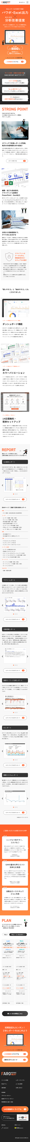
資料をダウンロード (10, 1060)
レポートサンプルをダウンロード (13, 499)
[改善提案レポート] (9, 976)
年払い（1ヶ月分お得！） (18, 934)
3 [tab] (16, 665)
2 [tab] (15, 665)
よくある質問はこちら (15, 1014)
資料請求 (4, 1087)
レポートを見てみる (12, 161)
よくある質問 (19, 1084)
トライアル (11, 1054)
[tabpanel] (15, 484)
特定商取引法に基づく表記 (7, 1102)
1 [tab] (13, 665)
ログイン (23, 2)
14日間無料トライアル (12, 1109)
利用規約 (3, 1092)
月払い (6, 934)
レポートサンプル (20, 1080)
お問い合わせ (19, 1087)
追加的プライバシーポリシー (8, 1098)
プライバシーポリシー (6, 1095)
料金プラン (4, 1084)
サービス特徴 (5, 1080)
